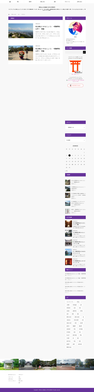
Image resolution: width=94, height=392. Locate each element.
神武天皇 (68, 341)
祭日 (80, 341)
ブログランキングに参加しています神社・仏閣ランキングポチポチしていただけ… (79, 237)
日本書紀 (81, 329)
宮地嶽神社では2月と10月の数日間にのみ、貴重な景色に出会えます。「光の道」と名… (79, 228)
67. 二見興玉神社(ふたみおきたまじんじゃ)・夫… (79, 252)
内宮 (80, 307)
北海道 (68, 310)
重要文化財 (69, 347)
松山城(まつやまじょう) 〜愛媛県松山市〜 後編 (48, 28)
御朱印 (30, 1)
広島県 (81, 323)
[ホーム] (10, 1)
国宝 (78, 313)
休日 (75, 307)
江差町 (68, 338)
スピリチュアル (70, 301)
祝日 (78, 338)
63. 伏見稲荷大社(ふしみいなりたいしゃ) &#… (79, 261)
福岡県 (68, 344)
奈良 (83, 320)
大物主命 (68, 320)
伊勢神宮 (68, 307)
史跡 (67, 313)
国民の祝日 (77, 317)
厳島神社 (75, 310)
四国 (73, 313)
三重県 (68, 304)
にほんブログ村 (75, 81)
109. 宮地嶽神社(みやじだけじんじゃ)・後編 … (79, 223)
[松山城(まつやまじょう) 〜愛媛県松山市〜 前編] (20, 52)
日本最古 (68, 332)
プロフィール (67, 1)
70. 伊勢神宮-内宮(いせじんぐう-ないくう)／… (79, 233)
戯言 (55, 1)
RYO (75, 37)
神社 (18, 1)
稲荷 (74, 344)
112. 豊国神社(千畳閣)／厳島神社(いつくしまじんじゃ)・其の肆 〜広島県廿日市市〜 (78, 195)
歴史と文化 (42, 1)
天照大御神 (76, 320)
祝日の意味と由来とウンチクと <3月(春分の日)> (74, 282)
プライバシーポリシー (12, 380)
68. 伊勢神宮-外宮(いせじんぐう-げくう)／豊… (79, 242)
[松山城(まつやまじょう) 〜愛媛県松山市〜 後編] (20, 30)
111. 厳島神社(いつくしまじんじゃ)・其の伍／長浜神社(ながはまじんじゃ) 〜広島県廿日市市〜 (78, 203)
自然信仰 (80, 344)
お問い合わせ (79, 1)
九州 (81, 304)
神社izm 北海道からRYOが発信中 (47, 7)
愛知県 (80, 326)
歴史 (81, 335)
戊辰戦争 (68, 329)
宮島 (76, 323)
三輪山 (78, 301)
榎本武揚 (75, 335)
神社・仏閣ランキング (75, 74)
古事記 (81, 310)
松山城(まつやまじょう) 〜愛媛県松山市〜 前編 (48, 50)
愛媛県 (74, 326)
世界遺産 (75, 304)
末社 (80, 332)
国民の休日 (69, 317)
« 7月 (66, 170)
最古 (75, 332)
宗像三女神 (69, 323)
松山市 (68, 335)
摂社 (75, 329)
